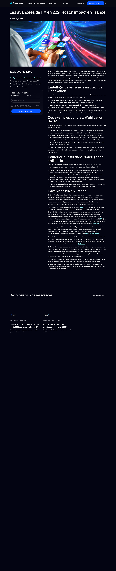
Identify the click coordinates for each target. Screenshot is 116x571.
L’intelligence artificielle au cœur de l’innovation (26, 78)
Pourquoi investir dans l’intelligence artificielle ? (26, 84)
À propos (65, 3)
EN (105, 3)
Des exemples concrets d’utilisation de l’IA (24, 81)
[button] (31, 3)
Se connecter (80, 3)
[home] (16, 3)
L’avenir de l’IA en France (18, 87)
